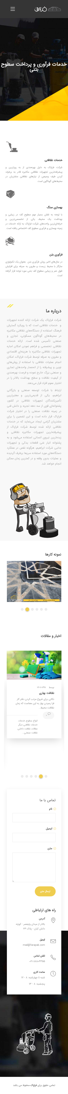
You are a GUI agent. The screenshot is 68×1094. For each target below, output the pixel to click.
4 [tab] (37, 609)
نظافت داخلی (24, 729)
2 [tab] (27, 609)
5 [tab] (41, 609)
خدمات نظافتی (30, 725)
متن (49, 848)
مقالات (34, 729)
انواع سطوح (32, 721)
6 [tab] (46, 609)
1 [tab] (22, 609)
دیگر (20, 725)
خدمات (21, 721)
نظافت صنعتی (31, 733)
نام (50, 809)
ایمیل (48, 828)
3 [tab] (32, 609)
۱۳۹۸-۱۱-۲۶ (41, 687)
